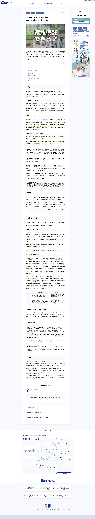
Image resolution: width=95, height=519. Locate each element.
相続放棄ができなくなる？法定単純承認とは (36, 412)
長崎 (33, 459)
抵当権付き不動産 (30, 73)
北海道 (65, 446)
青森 (61, 451)
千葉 (65, 461)
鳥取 (40, 467)
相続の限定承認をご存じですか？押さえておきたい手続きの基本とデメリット (42, 420)
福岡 (26, 459)
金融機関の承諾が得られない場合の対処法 (33, 78)
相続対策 (37, 13)
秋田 (61, 453)
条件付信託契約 (30, 71)
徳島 (40, 469)
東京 (69, 461)
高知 (51, 469)
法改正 (75, 33)
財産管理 (42, 13)
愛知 (47, 449)
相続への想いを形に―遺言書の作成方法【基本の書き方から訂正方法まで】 (42, 415)
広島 (51, 467)
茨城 (61, 459)
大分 (29, 461)
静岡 (43, 449)
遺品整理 (86, 31)
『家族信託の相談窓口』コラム (89, 0)
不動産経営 (85, 27)
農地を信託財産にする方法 (33, 70)
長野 (47, 447)
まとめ (28, 80)
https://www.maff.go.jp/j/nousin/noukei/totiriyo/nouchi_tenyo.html (51, 210)
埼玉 (61, 461)
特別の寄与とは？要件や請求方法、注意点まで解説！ (38, 410)
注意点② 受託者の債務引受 (31, 77)
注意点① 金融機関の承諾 (31, 75)
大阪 (26, 451)
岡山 (47, 467)
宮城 (69, 451)
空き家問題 (84, 29)
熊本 (26, 461)
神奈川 (61, 463)
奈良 (33, 451)
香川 (43, 469)
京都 (33, 449)
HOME (24, 6)
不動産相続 (33, 13)
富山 (43, 446)
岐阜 (40, 449)
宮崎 (33, 461)
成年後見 (82, 31)
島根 (43, 467)
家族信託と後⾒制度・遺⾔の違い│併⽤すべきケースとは (38, 417)
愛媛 (47, 469)
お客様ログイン (91, 3)
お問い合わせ (92, 1)
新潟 (40, 446)
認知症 (78, 31)
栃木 (65, 459)
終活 (74, 31)
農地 (27, 65)
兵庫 (29, 451)
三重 (26, 449)
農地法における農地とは (31, 67)
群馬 (69, 459)
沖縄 (29, 462)
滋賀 (29, 449)
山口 (54, 467)
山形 (65, 453)
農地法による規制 (30, 68)
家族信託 (28, 13)
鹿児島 (26, 462)
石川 (47, 446)
